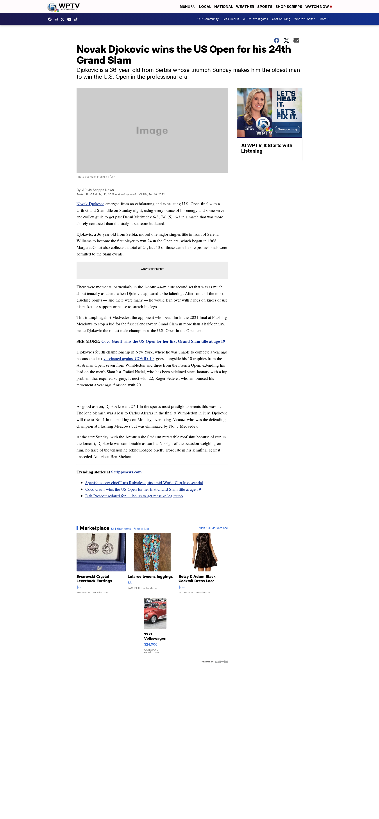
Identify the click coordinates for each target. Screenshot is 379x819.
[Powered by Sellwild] (221, 661)
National (223, 6)
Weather (245, 6)
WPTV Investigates (255, 19)
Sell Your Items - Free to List (130, 528)
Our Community (208, 19)
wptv (57, 19)
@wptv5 (77, 19)
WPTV (63, 19)
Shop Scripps (288, 6)
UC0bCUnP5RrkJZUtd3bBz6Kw (70, 19)
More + (324, 19)
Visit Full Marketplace (213, 528)
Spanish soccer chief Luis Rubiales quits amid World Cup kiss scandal (144, 482)
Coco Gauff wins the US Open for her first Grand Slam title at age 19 (163, 341)
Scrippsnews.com (126, 472)
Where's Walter (304, 19)
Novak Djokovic (90, 203)
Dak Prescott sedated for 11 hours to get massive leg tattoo (134, 495)
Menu (185, 6)
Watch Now (317, 6)
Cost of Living (281, 19)
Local (205, 6)
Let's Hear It (231, 19)
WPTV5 (51, 19)
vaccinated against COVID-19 (129, 358)
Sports (264, 6)
